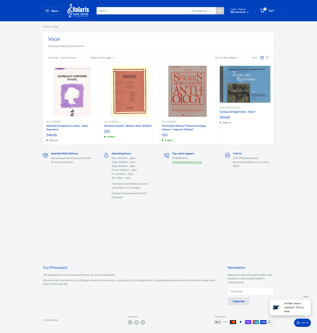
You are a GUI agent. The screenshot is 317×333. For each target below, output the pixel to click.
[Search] (220, 10)
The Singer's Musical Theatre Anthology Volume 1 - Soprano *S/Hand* (184, 127)
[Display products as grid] (262, 57)
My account (238, 12)
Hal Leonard (53, 121)
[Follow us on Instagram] (143, 322)
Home (46, 26)
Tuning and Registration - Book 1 (237, 111)
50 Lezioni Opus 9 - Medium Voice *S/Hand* (128, 125)
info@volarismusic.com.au (187, 162)
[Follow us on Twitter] (136, 322)
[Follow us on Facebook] (130, 322)
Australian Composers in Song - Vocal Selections (67, 127)
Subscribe (239, 301)
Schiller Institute (230, 107)
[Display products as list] (267, 57)
